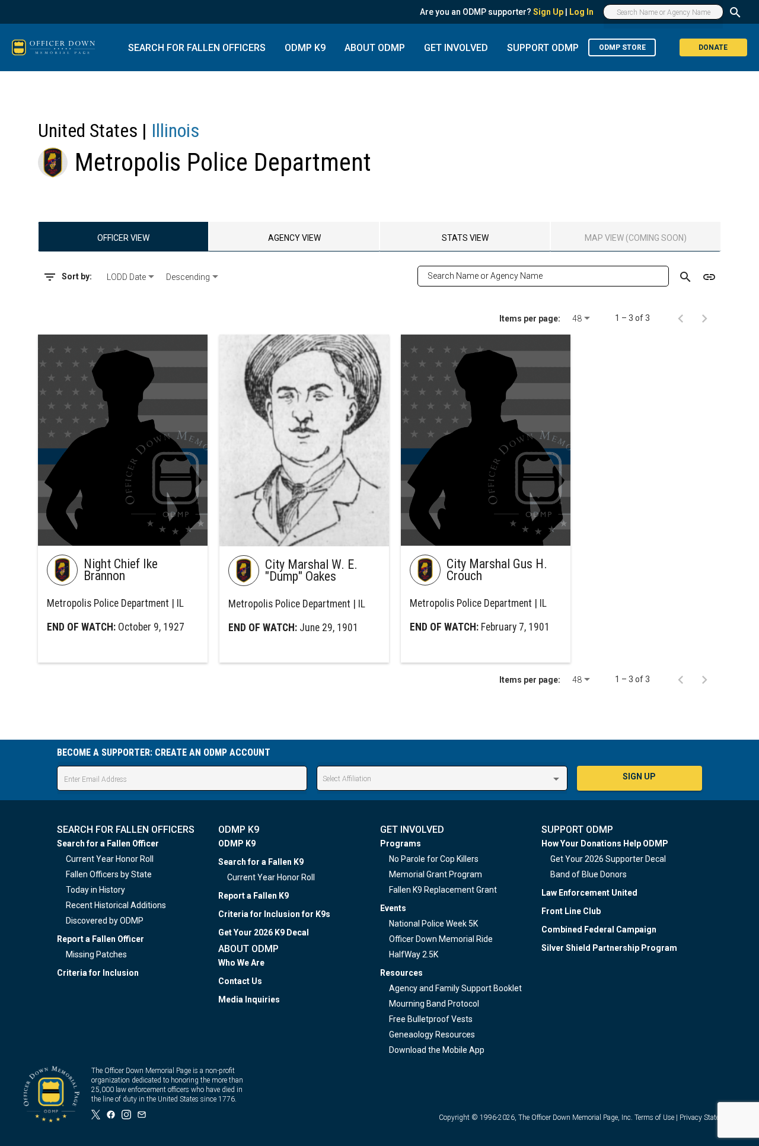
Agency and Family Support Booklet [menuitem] (455, 988)
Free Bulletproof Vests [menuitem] (431, 1019)
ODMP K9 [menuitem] (237, 843)
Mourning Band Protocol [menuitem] (434, 1003)
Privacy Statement (707, 1117)
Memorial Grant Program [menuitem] (435, 874)
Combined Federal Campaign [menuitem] (598, 929)
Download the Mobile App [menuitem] (436, 1050)
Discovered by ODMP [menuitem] (104, 920)
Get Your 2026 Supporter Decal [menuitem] (608, 859)
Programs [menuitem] (400, 843)
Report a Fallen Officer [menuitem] (100, 939)
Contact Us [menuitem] (240, 981)
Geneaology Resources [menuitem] (432, 1034)
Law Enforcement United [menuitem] (589, 892)
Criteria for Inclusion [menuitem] (98, 973)
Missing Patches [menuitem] (96, 954)
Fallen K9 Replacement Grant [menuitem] (443, 889)
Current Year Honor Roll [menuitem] (110, 859)
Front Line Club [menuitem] (571, 911)
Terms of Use (654, 1117)
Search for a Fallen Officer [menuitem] (108, 843)
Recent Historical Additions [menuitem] (116, 905)
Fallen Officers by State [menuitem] (109, 874)
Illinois (175, 130)
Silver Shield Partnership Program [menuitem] (609, 948)
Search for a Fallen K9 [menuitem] (261, 862)
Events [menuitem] (393, 908)
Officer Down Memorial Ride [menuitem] (441, 939)
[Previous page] (681, 318)
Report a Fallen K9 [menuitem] (253, 895)
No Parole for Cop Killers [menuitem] (434, 859)
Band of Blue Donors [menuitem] (588, 874)
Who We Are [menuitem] (241, 962)
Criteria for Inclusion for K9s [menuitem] (274, 914)
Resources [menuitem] (401, 973)
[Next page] (704, 318)
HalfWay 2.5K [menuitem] (413, 954)
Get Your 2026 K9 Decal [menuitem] (263, 932)
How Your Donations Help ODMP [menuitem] (604, 843)
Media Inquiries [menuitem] (249, 999)
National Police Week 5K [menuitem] (433, 923)
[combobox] (132, 277)
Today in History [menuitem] (95, 889)
